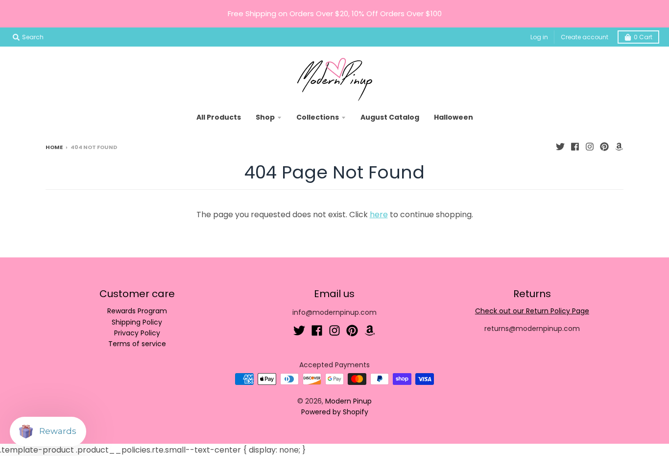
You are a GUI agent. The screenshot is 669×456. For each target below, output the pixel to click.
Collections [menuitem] (317, 117)
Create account (584, 37)
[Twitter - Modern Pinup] (560, 146)
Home (54, 147)
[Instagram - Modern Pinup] (589, 146)
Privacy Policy (137, 333)
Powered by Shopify (334, 412)
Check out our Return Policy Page (532, 311)
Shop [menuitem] (265, 117)
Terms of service (137, 344)
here (379, 214)
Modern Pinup (348, 401)
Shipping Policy (137, 322)
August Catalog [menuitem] (389, 117)
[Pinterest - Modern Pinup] (604, 146)
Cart (643, 37)
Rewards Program (137, 311)
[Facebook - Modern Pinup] (575, 146)
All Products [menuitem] (218, 117)
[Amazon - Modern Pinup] (619, 146)
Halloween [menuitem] (453, 117)
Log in (539, 37)
